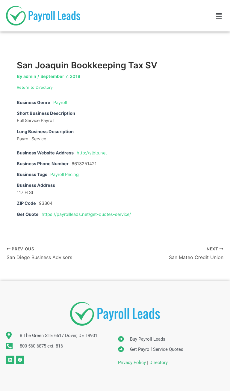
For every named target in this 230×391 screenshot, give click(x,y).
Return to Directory (35, 87)
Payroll (60, 102)
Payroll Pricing (64, 174)
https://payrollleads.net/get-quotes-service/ (86, 214)
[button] (219, 15)
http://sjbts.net (92, 153)
